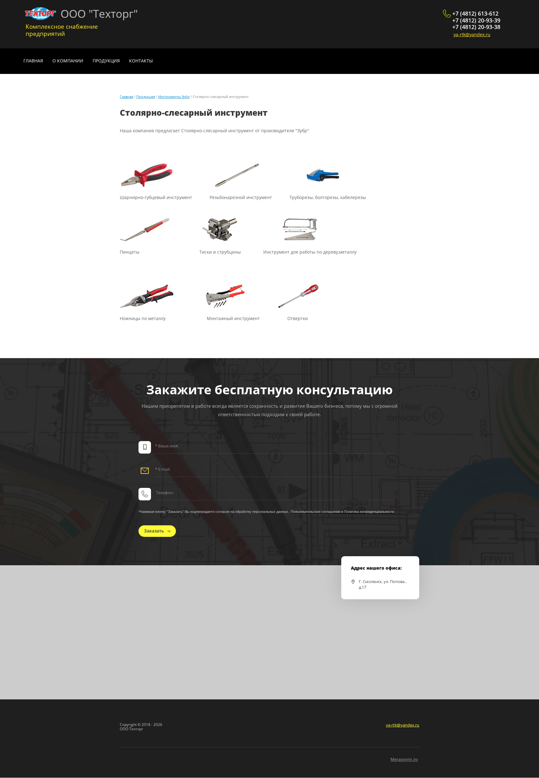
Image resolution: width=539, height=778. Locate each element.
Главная (126, 96)
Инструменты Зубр (174, 96)
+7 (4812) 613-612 (475, 13)
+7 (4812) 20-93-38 (476, 27)
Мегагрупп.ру (404, 759)
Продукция (145, 96)
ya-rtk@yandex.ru (472, 34)
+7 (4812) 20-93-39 (476, 20)
